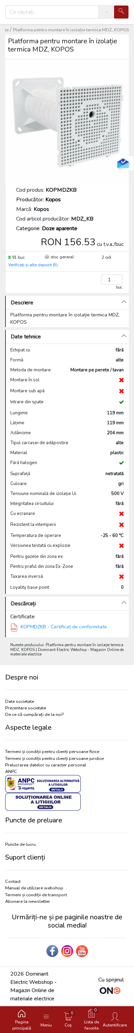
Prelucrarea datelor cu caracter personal (45, 765)
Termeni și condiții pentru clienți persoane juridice (54, 758)
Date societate (19, 701)
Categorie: (46, 228)
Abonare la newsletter (27, 901)
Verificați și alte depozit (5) (33, 265)
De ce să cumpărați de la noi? (34, 714)
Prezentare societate (25, 708)
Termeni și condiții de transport (36, 895)
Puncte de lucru (20, 844)
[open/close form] (123, 163)
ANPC (11, 771)
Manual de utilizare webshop (34, 888)
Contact (13, 881)
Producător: (38, 199)
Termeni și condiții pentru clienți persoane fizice (52, 752)
